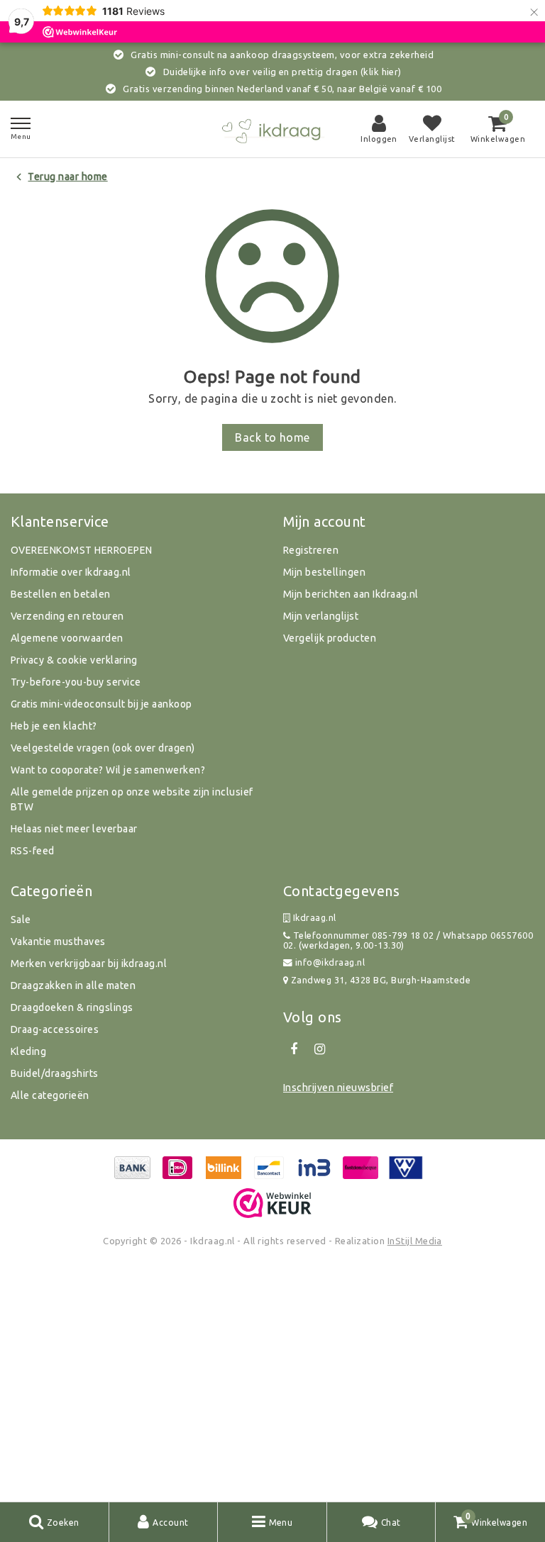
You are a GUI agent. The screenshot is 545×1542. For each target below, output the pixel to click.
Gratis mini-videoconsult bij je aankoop (101, 704)
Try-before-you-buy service (76, 682)
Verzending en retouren (67, 616)
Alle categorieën (50, 1095)
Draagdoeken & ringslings (72, 1007)
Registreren (310, 550)
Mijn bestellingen (324, 572)
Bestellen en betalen (61, 594)
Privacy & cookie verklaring (74, 660)
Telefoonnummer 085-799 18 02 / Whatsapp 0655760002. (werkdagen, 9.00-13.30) (408, 940)
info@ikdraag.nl (330, 962)
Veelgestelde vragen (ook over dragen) (103, 748)
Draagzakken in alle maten (73, 985)
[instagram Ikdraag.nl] (319, 1049)
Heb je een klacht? (54, 726)
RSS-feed (33, 850)
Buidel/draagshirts (55, 1073)
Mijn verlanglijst (320, 616)
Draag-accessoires (55, 1029)
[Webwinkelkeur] (272, 1203)
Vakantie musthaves (58, 941)
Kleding (28, 1051)
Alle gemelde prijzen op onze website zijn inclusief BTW (132, 799)
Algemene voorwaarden (67, 638)
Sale (21, 919)
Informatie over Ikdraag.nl (71, 572)
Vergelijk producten (329, 638)
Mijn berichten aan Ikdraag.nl (351, 594)
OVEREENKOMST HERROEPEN (82, 550)
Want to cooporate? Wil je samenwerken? (108, 770)
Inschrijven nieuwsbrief (338, 1087)
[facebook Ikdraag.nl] (293, 1049)
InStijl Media (414, 1241)
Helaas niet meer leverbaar (74, 828)
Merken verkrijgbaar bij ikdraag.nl (89, 963)
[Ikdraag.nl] (272, 129)
